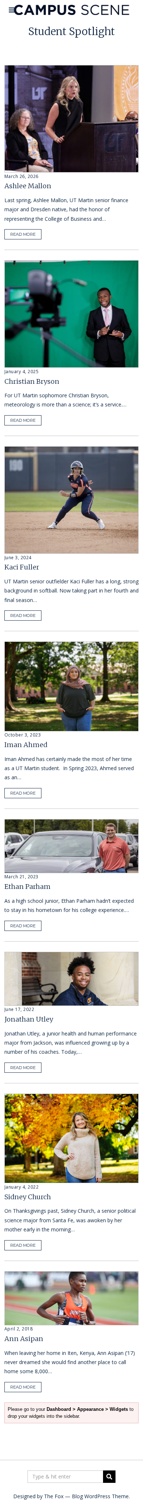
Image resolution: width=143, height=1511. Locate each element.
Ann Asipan (23, 1338)
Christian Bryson (31, 381)
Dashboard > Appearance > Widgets (87, 1409)
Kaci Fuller (21, 567)
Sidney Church (27, 1197)
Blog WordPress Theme (100, 1496)
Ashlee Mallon (27, 186)
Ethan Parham (27, 886)
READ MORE (23, 234)
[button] (109, 1476)
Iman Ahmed (25, 745)
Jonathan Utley (28, 1019)
